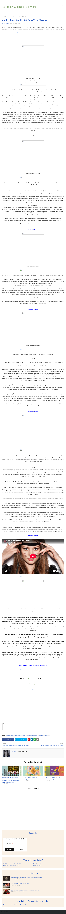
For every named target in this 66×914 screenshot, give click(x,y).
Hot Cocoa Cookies (37, 865)
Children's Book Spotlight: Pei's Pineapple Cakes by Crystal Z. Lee (31, 778)
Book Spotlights (9, 735)
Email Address (9, 843)
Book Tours (17, 735)
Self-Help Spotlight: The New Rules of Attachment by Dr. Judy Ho (53, 778)
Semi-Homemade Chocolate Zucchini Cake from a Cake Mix (25, 890)
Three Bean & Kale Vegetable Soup (11, 865)
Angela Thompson (6, 23)
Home (3, 16)
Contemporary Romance (32, 735)
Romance (7, 16)
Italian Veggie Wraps (38, 863)
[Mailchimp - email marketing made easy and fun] (22, 850)
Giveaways (41, 735)
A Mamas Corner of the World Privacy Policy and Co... (15, 904)
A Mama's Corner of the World (19, 6)
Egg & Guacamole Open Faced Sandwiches (13, 863)
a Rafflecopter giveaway (33, 684)
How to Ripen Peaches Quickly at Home (20, 883)
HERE (28, 678)
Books (23, 735)
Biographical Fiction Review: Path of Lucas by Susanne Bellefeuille (26, 877)
